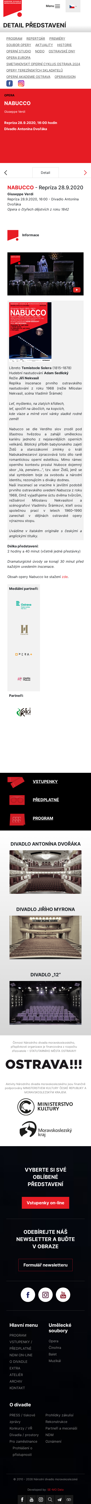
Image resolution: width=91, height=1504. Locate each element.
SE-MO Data (55, 1489)
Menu (50, 6)
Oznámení (53, 1441)
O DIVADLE (19, 1361)
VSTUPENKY (45, 781)
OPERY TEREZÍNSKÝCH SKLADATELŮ (34, 70)
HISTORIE (64, 45)
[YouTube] (31, 1499)
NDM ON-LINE (21, 1355)
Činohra (55, 1347)
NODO (39, 51)
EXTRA (15, 1368)
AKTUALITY (44, 45)
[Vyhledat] (50, 1499)
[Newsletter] (59, 1499)
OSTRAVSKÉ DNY (62, 51)
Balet (53, 1354)
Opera (53, 1341)
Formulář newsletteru (45, 1265)
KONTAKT (17, 1388)
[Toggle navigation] (73, 6)
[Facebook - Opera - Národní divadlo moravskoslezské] (9, 83)
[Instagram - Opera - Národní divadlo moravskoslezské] (21, 83)
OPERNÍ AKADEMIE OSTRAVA (28, 77)
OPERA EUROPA (18, 58)
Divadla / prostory (24, 1435)
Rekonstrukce (56, 1422)
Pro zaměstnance (23, 1441)
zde (65, 577)
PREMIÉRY (57, 39)
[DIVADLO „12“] (45, 1002)
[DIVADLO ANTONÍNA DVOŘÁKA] (45, 872)
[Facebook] (22, 1499)
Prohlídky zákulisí (59, 1415)
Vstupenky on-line (45, 1202)
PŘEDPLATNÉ (46, 799)
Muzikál (55, 1361)
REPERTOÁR (35, 39)
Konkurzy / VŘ (21, 1428)
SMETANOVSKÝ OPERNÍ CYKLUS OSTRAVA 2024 (43, 64)
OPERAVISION (65, 77)
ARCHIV (16, 1381)
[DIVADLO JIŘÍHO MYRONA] (45, 937)
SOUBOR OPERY (18, 45)
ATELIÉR (16, 1375)
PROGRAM (14, 39)
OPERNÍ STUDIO (18, 51)
